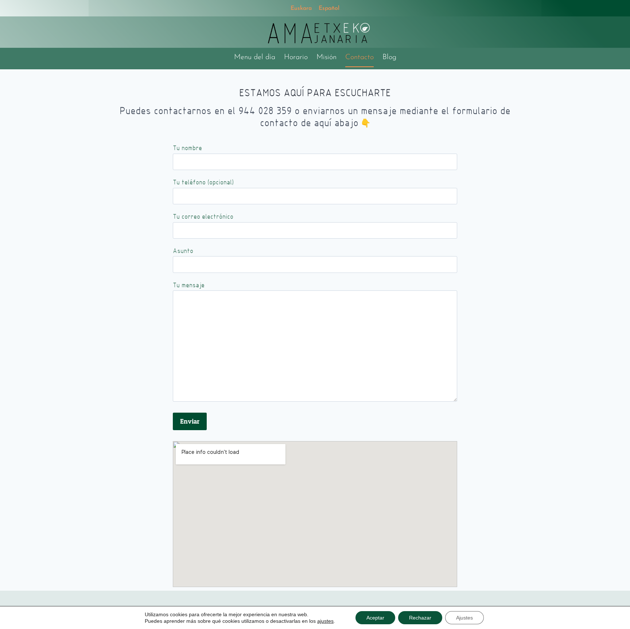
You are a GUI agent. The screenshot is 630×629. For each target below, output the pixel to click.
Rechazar (420, 618)
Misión (326, 57)
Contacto (359, 57)
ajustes (325, 621)
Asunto (183, 250)
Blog (389, 57)
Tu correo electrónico (203, 216)
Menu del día (254, 57)
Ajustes (464, 618)
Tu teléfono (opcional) (203, 182)
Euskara (301, 8)
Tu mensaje (189, 285)
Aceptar (375, 618)
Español (329, 8)
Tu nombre (187, 148)
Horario (296, 57)
